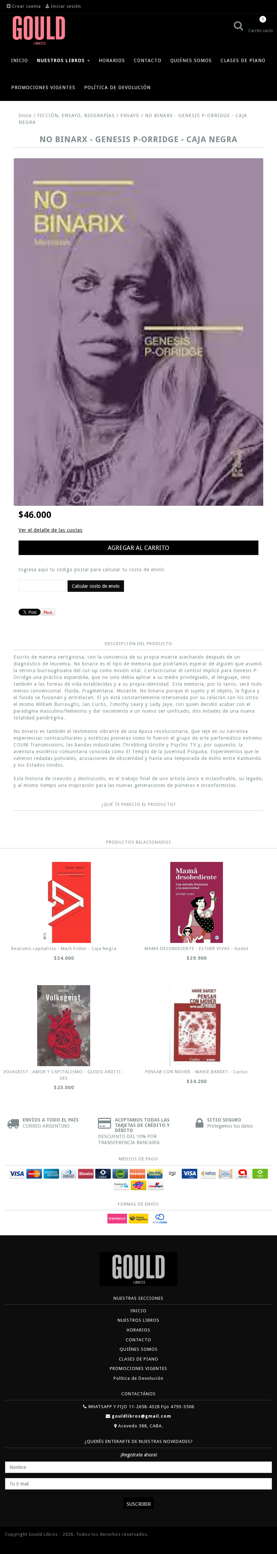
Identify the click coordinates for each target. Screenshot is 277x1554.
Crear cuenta (26, 6)
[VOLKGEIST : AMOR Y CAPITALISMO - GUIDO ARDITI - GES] (63, 1025)
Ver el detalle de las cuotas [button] (50, 530)
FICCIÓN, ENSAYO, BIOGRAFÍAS (76, 115)
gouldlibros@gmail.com (141, 1416)
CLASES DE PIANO (243, 60)
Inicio (25, 115)
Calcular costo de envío (96, 586)
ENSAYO (130, 115)
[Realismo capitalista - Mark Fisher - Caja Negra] (63, 902)
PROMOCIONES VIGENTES (43, 87)
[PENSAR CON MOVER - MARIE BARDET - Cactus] (196, 1025)
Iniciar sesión (66, 6)
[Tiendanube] (20, 1544)
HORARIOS (112, 60)
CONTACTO (147, 60)
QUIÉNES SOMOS (191, 60)
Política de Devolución (117, 87)
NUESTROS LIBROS (61, 60)
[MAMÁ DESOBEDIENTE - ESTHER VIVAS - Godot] (196, 902)
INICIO (19, 60)
